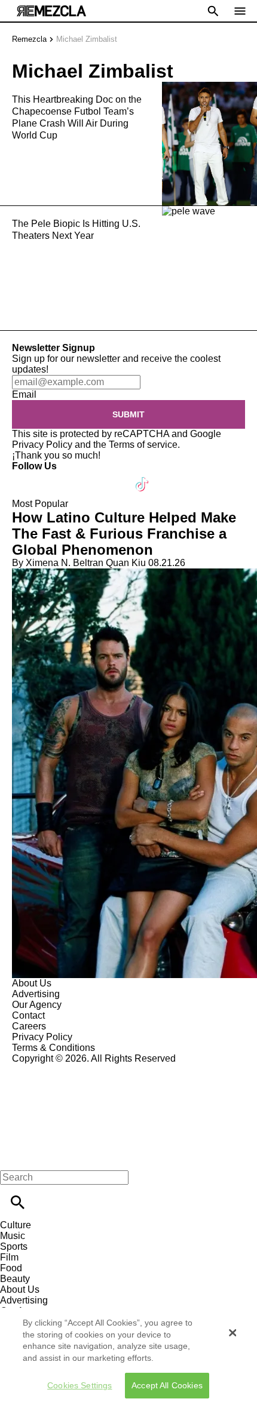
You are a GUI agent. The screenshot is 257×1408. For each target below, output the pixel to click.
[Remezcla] (51, 11)
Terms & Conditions (53, 1048)
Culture (15, 1225)
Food (11, 1268)
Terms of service (143, 444)
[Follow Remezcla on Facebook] (26, 477)
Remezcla (29, 39)
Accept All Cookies (167, 1385)
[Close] (232, 1332)
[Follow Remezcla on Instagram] (85, 477)
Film (9, 1257)
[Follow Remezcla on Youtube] (114, 477)
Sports (13, 1246)
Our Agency (37, 1005)
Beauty (15, 1279)
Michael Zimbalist (86, 39)
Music (12, 1236)
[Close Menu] (13, 1156)
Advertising (36, 994)
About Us (31, 983)
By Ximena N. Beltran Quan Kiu (79, 563)
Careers (29, 1026)
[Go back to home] (128, 1107)
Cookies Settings (79, 1385)
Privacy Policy (42, 444)
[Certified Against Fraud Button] (54, 1069)
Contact (28, 1015)
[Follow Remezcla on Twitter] (56, 477)
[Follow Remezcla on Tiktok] (142, 477)
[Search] (17, 1202)
